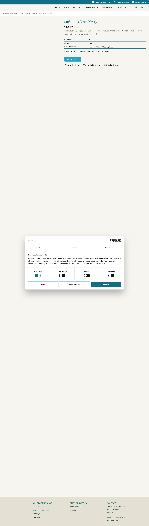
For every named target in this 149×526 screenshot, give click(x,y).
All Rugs (86, 52)
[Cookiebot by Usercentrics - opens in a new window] (111, 240)
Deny (43, 284)
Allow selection (74, 284)
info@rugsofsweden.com (116, 517)
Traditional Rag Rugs (100, 52)
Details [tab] (74, 248)
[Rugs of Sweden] (12, 5)
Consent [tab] (42, 248)
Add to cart (74, 59)
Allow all (106, 284)
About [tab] (107, 248)
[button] (130, 7)
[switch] (62, 275)
